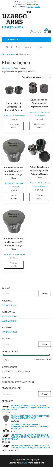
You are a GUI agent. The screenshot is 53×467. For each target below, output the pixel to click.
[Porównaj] (34, 31)
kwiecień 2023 (9, 305)
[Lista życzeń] (38, 31)
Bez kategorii (9, 316)
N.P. (18, 46)
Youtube (12, 47)
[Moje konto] (41, 31)
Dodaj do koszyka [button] (13, 196)
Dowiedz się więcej (14, 125)
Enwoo (24, 462)
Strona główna (8, 54)
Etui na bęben (20, 116)
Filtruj (7, 360)
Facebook (7, 47)
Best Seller (45, 112)
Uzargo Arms (12, 27)
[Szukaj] (31, 31)
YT (29, 7)
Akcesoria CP (9, 116)
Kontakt (27, 47)
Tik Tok (37, 7)
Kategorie (14, 39)
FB (32, 7)
